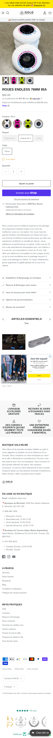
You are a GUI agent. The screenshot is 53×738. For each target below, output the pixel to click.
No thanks (39, 379)
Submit (39, 375)
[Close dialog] (50, 356)
